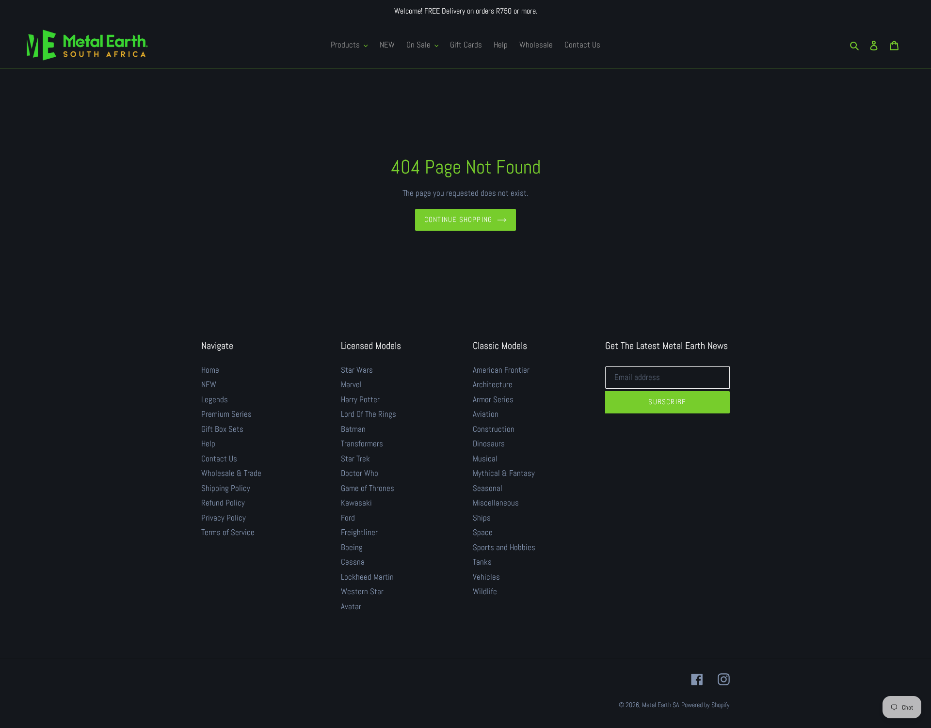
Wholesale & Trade (231, 473)
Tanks (482, 561)
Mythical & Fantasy (504, 473)
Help (208, 443)
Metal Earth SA (660, 704)
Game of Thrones (367, 488)
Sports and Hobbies (504, 547)
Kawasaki (356, 502)
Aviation (485, 414)
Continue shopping (458, 219)
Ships (482, 517)
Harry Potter (360, 399)
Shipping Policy (225, 488)
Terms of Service (228, 532)
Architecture (493, 384)
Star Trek (355, 458)
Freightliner (359, 532)
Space (483, 532)
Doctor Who (359, 473)
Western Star (362, 591)
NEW (208, 384)
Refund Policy (223, 502)
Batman (353, 429)
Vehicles (486, 576)
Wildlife (485, 591)
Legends (214, 399)
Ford (348, 517)
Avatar (351, 606)
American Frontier (501, 369)
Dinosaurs (489, 443)
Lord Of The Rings (368, 414)
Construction (493, 429)
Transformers (362, 443)
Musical (485, 458)
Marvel (351, 384)
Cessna (353, 561)
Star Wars (357, 369)
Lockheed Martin (367, 576)
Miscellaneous (496, 502)
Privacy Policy (223, 517)
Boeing (352, 547)
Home (210, 369)
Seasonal (487, 488)
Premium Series (226, 414)
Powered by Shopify (705, 704)
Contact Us (219, 458)
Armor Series (493, 399)
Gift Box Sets (222, 429)
